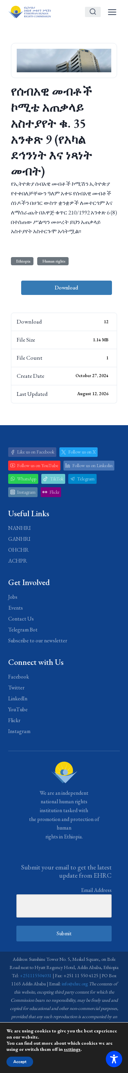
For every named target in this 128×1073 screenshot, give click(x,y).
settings (72, 1049)
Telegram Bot (23, 629)
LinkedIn (17, 698)
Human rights (53, 261)
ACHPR (17, 560)
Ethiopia (22, 261)
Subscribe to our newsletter (37, 640)
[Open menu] (112, 12)
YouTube (18, 709)
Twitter (16, 687)
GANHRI (19, 538)
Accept (19, 1061)
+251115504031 (36, 975)
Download (66, 287)
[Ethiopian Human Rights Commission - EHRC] (29, 12)
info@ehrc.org (75, 984)
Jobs (12, 596)
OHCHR (18, 549)
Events (15, 607)
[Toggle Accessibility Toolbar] (114, 1059)
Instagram (19, 731)
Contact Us (21, 618)
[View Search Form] (93, 12)
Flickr (14, 720)
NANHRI (19, 528)
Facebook (18, 676)
